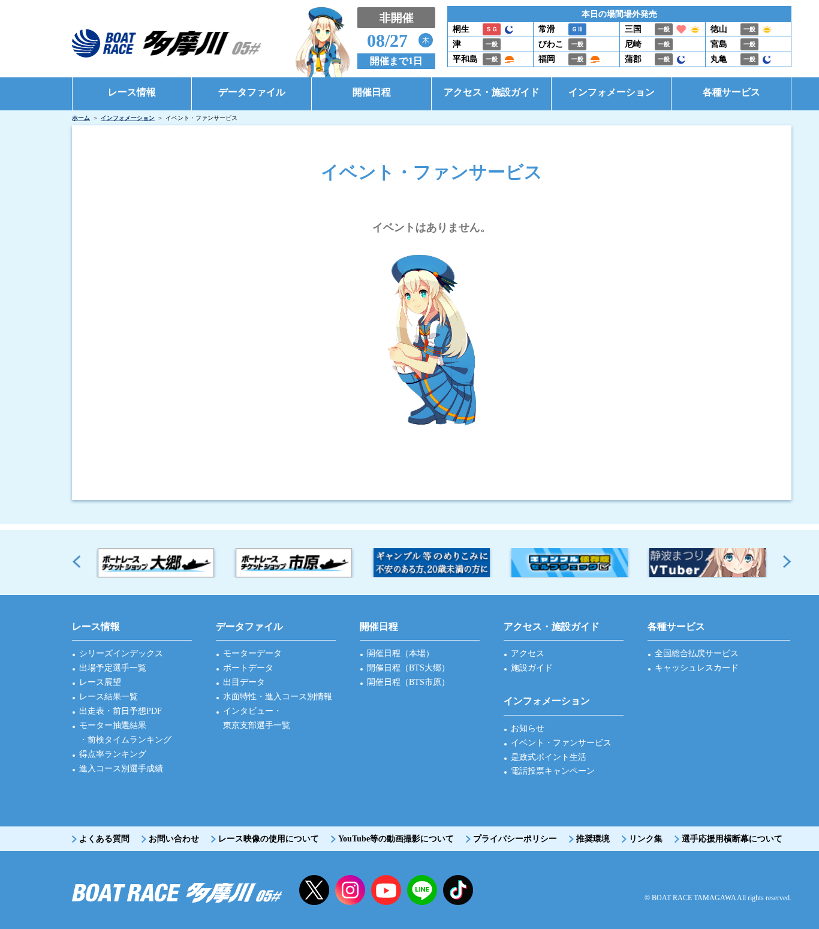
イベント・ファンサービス (561, 742)
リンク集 (646, 838)
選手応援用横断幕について (732, 838)
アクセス (527, 653)
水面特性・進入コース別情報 (277, 696)
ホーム (81, 118)
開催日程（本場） (400, 653)
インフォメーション (128, 118)
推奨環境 (593, 838)
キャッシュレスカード (697, 667)
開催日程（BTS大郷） (408, 667)
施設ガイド (532, 667)
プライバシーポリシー (515, 838)
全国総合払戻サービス (697, 653)
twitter (314, 890)
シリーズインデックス (121, 653)
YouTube (386, 890)
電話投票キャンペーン (553, 770)
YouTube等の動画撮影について (396, 838)
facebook (458, 890)
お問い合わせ (174, 838)
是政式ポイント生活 (548, 757)
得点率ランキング (112, 754)
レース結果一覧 (108, 696)
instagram (350, 890)
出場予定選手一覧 (112, 667)
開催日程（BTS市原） (408, 682)
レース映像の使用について (268, 838)
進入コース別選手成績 (121, 768)
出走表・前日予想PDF (120, 710)
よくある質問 (104, 838)
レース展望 (100, 682)
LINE (422, 890)
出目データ (244, 682)
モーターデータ (252, 653)
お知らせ (527, 728)
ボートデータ (248, 667)
